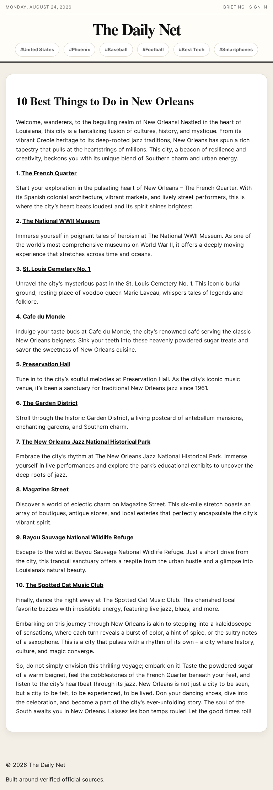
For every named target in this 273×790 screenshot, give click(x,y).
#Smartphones (236, 49)
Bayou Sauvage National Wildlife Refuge (78, 537)
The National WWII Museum (61, 220)
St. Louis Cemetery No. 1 (57, 268)
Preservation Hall (46, 364)
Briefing (234, 7)
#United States (37, 49)
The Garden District (50, 402)
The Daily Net (136, 29)
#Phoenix (79, 49)
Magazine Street (46, 489)
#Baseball (116, 49)
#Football (153, 49)
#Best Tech (191, 49)
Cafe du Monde (44, 316)
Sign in (258, 7)
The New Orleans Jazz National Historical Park (86, 441)
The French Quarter (49, 173)
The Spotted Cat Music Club (64, 584)
